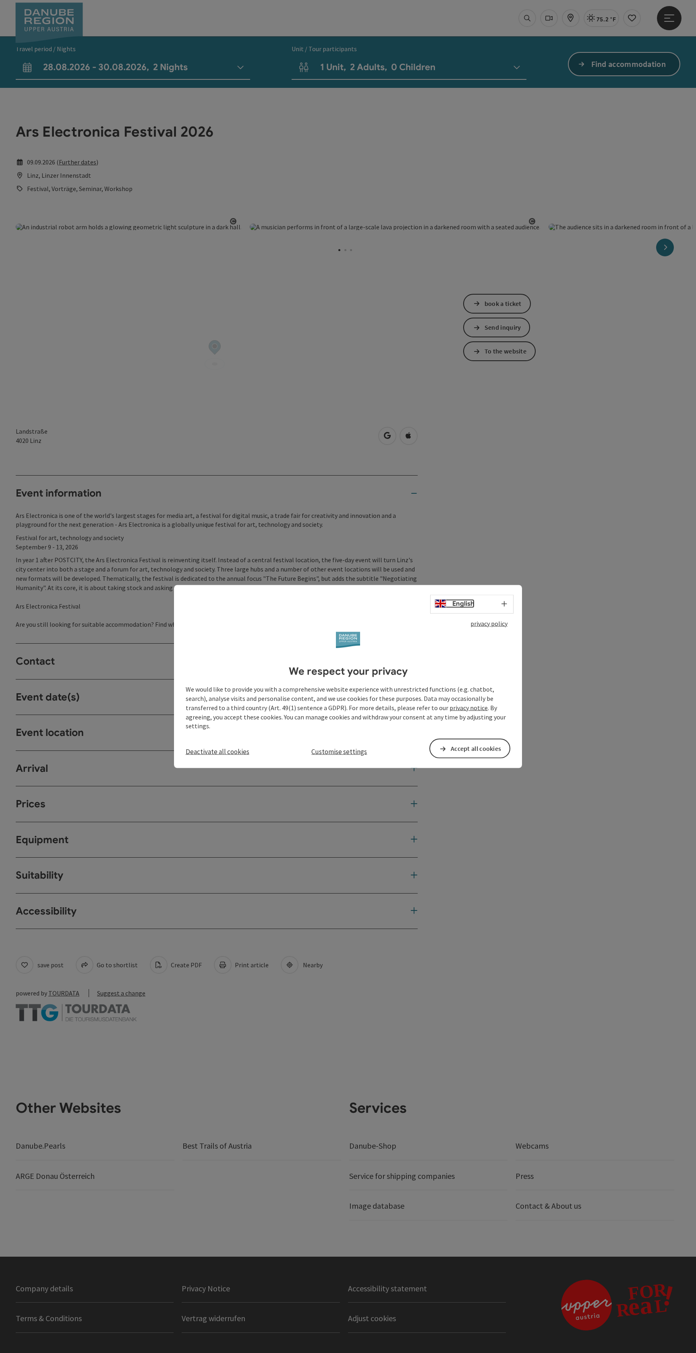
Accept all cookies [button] (476, 748)
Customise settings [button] (339, 751)
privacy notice (469, 707)
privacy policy (489, 623)
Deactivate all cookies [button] (217, 751)
